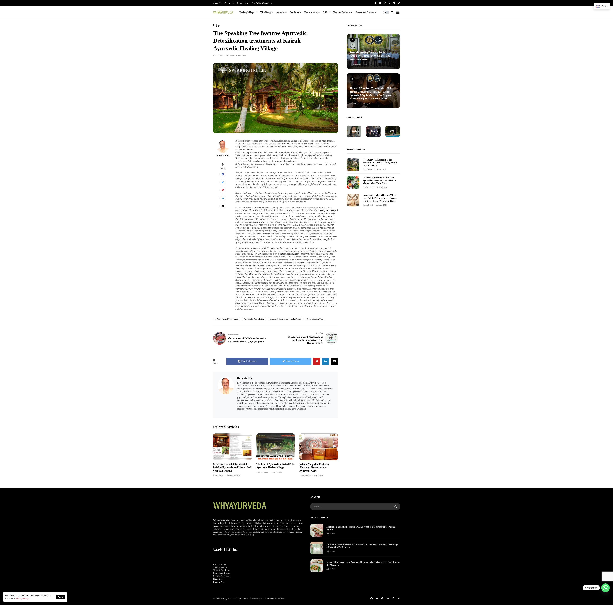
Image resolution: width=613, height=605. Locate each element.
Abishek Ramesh (262, 472)
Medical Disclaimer (222, 576)
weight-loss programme (290, 254)
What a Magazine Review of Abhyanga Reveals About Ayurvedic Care (314, 467)
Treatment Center (365, 12)
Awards (280, 12)
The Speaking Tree (316, 319)
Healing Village (246, 12)
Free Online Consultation (263, 3)
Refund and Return (221, 573)
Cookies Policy (220, 567)
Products (294, 12)
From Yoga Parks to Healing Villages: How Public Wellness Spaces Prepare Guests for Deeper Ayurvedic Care (380, 198)
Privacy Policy (219, 564)
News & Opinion (341, 12)
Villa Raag (265, 12)
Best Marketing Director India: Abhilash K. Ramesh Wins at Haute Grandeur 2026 (370, 56)
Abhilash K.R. (218, 475)
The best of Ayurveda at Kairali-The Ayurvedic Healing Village (275, 466)
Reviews (216, 25)
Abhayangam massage (326, 210)
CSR (325, 12)
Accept (60, 597)
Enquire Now (243, 3)
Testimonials (310, 12)
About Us (217, 3)
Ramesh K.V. (222, 155)
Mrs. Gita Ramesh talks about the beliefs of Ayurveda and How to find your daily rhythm (232, 467)
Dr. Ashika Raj (355, 64)
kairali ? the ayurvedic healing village (286, 319)
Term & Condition (221, 570)
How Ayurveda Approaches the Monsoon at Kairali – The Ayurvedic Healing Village (380, 163)
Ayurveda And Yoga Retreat (227, 319)
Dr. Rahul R (354, 104)
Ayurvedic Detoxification (254, 319)
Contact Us (229, 3)
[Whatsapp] (605, 587)
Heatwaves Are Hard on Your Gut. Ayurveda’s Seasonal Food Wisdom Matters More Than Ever (379, 180)
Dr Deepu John (305, 475)
